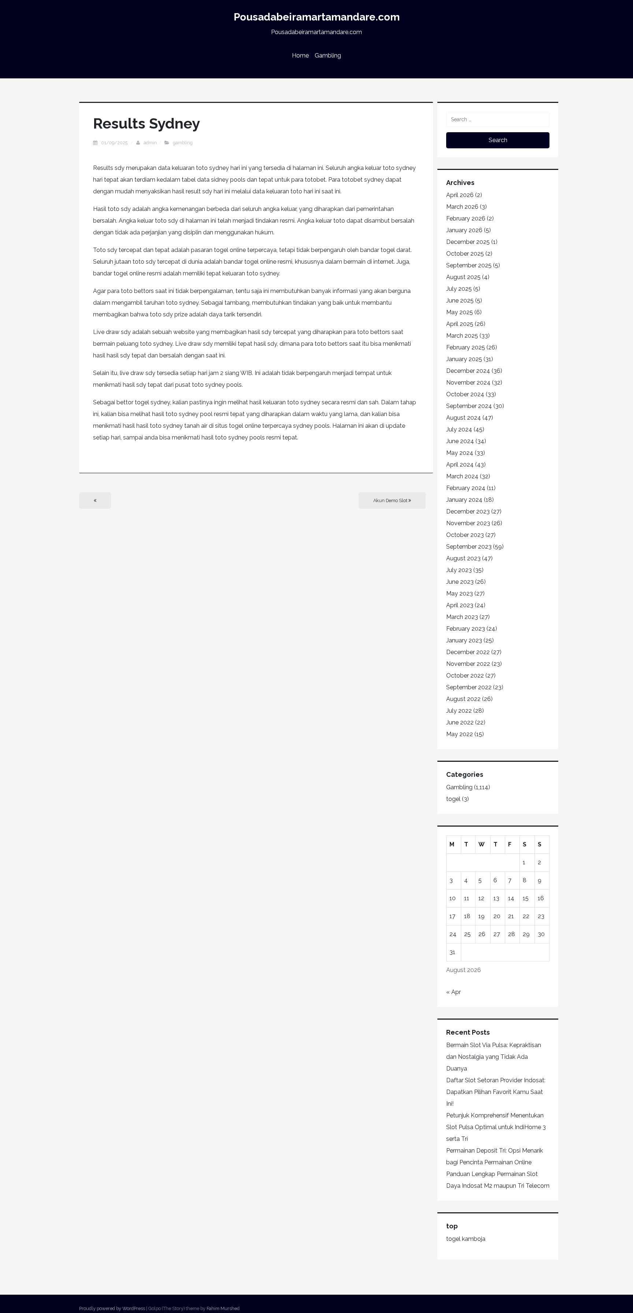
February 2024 (465, 488)
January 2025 (464, 359)
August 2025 (463, 277)
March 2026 (462, 206)
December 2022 (468, 652)
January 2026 (464, 230)
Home (300, 55)
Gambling (328, 55)
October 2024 (465, 394)
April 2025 (459, 323)
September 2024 (469, 406)
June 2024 (460, 441)
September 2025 (469, 265)
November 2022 (468, 663)
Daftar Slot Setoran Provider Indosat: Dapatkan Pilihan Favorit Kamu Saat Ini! (495, 1092)
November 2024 (468, 382)
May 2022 (459, 734)
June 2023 (460, 581)
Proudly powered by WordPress (112, 1308)
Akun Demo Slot (390, 500)
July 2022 (459, 710)
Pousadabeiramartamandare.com (317, 17)
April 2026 (460, 195)
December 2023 (468, 511)
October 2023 (465, 534)
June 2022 (460, 722)
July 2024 (459, 429)
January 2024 (464, 499)
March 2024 (462, 476)
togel (453, 798)
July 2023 (459, 570)
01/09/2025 (115, 142)
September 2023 (469, 546)
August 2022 (463, 699)
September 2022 (469, 687)
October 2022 (465, 675)
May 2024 (459, 452)
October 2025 (465, 253)
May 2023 (459, 593)
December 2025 (468, 241)
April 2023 (459, 605)
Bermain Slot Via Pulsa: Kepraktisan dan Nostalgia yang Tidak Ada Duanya (493, 1057)
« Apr (453, 992)
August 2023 (463, 558)
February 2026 (465, 218)
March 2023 (462, 616)
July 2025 (459, 288)
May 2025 (459, 312)
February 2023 (465, 628)
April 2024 (460, 464)
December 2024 (468, 370)
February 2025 (465, 347)
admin (150, 142)
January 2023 (464, 640)
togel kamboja (465, 1238)
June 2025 (460, 300)
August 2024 (463, 417)
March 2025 (462, 335)
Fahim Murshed (223, 1308)
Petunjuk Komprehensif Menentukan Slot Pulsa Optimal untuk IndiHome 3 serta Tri (496, 1127)
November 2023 (468, 523)
